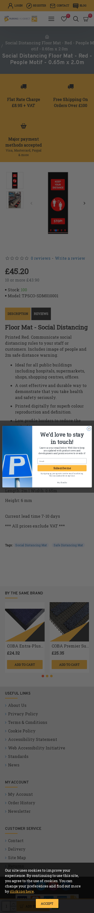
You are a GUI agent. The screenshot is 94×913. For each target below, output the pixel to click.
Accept (47, 903)
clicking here (22, 891)
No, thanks (62, 482)
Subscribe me (62, 468)
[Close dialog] (89, 429)
